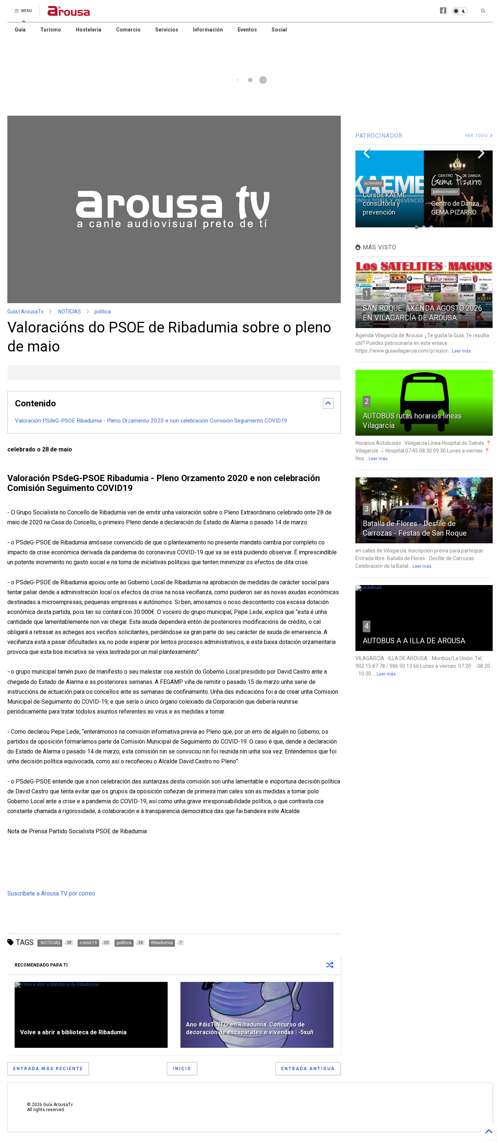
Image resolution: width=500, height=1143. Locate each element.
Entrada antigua (308, 1068)
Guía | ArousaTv (25, 311)
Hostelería (88, 30)
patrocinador (445, 191)
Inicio (182, 1068)
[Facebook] (443, 11)
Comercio (128, 30)
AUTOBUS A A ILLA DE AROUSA (414, 640)
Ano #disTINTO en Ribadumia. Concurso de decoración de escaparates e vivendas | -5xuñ (249, 1028)
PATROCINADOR (379, 135)
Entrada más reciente (48, 1068)
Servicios (166, 30)
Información (208, 30)
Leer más (461, 351)
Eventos (247, 30)
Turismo (50, 30)
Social (279, 30)
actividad (373, 183)
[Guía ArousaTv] (68, 13)
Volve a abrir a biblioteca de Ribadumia (73, 1032)
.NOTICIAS (69, 311)
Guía (20, 30)
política (102, 311)
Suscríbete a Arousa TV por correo (51, 893)
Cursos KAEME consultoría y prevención (384, 203)
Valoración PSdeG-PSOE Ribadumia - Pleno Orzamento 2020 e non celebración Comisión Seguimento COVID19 (151, 420)
